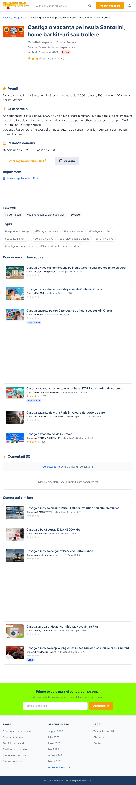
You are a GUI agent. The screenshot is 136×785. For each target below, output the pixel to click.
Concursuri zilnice (13, 737)
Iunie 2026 (54, 743)
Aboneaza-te (101, 705)
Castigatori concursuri (15, 749)
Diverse (75, 214)
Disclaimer (99, 737)
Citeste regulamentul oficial (22, 178)
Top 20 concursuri (13, 743)
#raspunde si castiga (17, 231)
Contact (98, 743)
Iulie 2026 (54, 737)
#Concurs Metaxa (43, 238)
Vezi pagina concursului (25, 161)
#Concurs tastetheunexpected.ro (59, 246)
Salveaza (69, 160)
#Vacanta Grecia (73, 231)
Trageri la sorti (22, 17)
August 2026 (55, 731)
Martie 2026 (55, 761)
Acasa (6, 17)
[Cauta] (90, 5)
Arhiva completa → (59, 766)
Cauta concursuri (12, 761)
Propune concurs (109, 5)
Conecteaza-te (51, 466)
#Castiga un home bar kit (19, 246)
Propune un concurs (14, 755)
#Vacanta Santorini (16, 238)
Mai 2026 (53, 749)
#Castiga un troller (99, 231)
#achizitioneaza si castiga (74, 238)
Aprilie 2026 (55, 755)
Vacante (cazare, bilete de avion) (46, 214)
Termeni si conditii (104, 731)
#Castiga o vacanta (46, 231)
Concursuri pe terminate (17, 731)
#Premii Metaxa (104, 238)
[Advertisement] (68, 74)
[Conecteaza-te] (129, 5)
